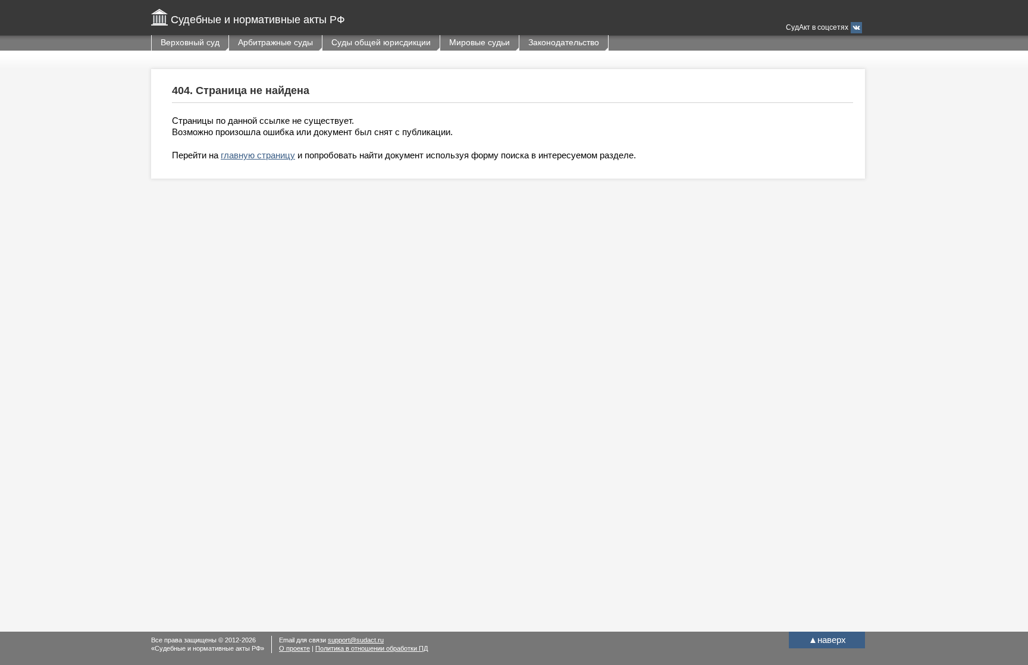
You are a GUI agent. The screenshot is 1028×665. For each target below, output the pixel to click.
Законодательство (563, 42)
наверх (827, 640)
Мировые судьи (479, 42)
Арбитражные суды (275, 42)
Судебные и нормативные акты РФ (258, 20)
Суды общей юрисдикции (381, 42)
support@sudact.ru (356, 640)
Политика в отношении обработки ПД (371, 648)
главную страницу (258, 155)
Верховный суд (190, 42)
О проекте (294, 648)
